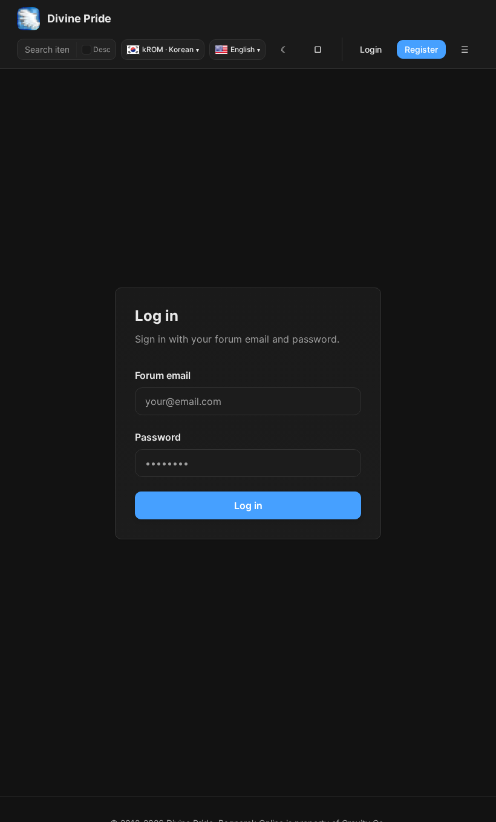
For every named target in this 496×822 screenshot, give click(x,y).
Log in (248, 505)
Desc (102, 49)
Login (371, 49)
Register (421, 49)
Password (158, 437)
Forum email (163, 375)
